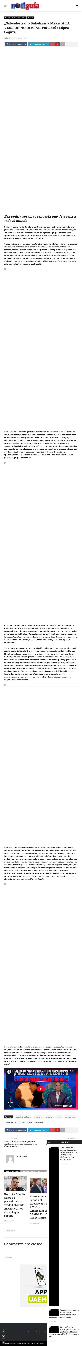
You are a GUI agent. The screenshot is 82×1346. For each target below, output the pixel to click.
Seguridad (30, 17)
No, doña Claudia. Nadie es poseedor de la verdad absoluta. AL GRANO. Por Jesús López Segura (15, 1204)
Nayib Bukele (11, 1122)
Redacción (7, 38)
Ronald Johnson (26, 1122)
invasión (49, 1117)
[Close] (49, 1142)
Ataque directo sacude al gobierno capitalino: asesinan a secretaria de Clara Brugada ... (20, 1143)
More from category (46, 1171)
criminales (38, 1117)
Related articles (12, 1171)
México (14, 17)
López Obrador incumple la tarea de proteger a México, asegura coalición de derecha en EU (64, 1332)
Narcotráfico (22, 17)
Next (12, 1230)
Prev (7, 1230)
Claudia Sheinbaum (23, 1117)
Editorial (7, 17)
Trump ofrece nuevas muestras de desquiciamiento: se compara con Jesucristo (64, 1313)
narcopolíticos (70, 1117)
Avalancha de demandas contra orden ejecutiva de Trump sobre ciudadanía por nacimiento (68, 1153)
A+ (3, 1331)
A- (3, 1343)
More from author (28, 1171)
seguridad (39, 1122)
